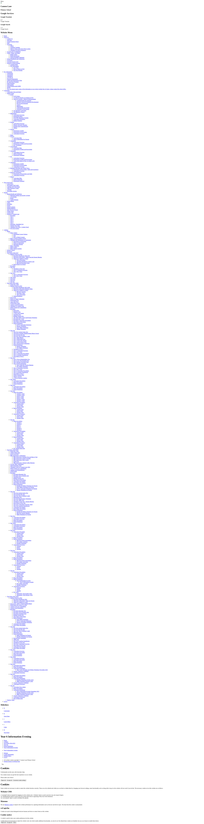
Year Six (12, 281)
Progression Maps (17, 116)
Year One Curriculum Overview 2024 (22, 504)
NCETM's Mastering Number (20, 118)
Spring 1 (19, 425)
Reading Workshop (21, 543)
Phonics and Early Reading (20, 125)
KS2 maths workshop (22, 542)
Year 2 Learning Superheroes (20, 372)
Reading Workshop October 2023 (25, 680)
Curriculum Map (17, 138)
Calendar (9, 189)
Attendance (10, 76)
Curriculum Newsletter (19, 532)
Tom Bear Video (21, 293)
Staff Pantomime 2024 (15, 465)
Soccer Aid (13, 297)
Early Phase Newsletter (19, 648)
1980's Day (16, 639)
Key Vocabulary (17, 145)
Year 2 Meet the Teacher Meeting (25, 365)
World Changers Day (18, 375)
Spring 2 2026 (20, 398)
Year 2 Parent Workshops (19, 363)
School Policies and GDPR (14, 86)
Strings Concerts (17, 376)
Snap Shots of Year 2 (18, 373)
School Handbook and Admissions (15, 59)
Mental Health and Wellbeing (14, 194)
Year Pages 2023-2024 (12, 596)
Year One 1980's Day (18, 500)
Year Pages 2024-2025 (12, 450)
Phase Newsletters (18, 382)
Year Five (12, 280)
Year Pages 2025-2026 (12, 283)
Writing (15, 128)
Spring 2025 (20, 534)
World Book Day (14, 300)
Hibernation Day (17, 497)
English (12, 122)
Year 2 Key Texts (17, 276)
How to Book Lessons (19, 237)
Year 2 (11, 218)
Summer (19, 549)
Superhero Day (17, 314)
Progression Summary (18, 155)
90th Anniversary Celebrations (18, 455)
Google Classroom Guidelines (21, 671)
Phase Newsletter (17, 654)
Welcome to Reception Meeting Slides (23, 289)
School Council (11, 250)
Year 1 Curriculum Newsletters (21, 353)
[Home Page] (1, 3)
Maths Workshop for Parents (24, 514)
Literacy (19, 105)
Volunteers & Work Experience (18, 50)
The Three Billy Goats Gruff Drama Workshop (25, 317)
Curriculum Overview (18, 115)
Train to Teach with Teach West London (20, 49)
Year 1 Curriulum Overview (20, 270)
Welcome (9, 40)
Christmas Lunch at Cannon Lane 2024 (20, 467)
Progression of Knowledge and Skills (22, 174)
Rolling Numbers (17, 120)
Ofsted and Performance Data (14, 80)
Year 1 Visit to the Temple (19, 340)
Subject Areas (10, 93)
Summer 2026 (20, 406)
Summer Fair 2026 (15, 225)
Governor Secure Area (12, 61)
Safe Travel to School (12, 210)
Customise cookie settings (19, 780)
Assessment (10, 74)
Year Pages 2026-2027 (12, 253)
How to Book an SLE (18, 69)
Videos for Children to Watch (20, 258)
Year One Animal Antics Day (20, 332)
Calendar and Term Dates (13, 187)
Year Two (12, 273)
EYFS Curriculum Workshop (24, 325)
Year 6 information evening (26, 582)
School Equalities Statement (17, 57)
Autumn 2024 (20, 533)
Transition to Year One (19, 268)
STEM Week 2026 (15, 303)
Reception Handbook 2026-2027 (21, 256)
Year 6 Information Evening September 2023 (28, 691)
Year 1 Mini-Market (18, 337)
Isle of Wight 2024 (18, 698)
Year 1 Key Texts (17, 271)
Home (5, 36)
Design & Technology (15, 172)
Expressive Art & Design (23, 109)
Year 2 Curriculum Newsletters (21, 371)
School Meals (10, 201)
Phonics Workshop (21, 326)
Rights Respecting (14, 56)
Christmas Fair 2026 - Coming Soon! (19, 227)
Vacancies (9, 44)
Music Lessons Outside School (18, 238)
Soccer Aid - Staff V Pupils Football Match (21, 603)
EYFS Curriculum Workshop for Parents (27, 488)
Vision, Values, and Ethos (13, 53)
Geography (13, 151)
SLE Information (14, 66)
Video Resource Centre (13, 188)
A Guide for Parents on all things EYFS (23, 97)
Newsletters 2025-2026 (13, 185)
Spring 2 (19, 427)
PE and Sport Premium (13, 82)
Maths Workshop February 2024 (25, 681)
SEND (8, 87)
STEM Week (13, 471)
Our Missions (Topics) (19, 112)
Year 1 (11, 217)
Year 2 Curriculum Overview (20, 274)
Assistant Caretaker (15, 47)
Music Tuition (13, 233)
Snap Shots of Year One (19, 503)
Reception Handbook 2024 (20, 599)
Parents (5, 192)
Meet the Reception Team (23, 263)
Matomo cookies (9, 804)
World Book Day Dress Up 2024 (18, 605)
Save (14, 822)
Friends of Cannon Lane (13, 214)
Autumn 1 (19, 422)
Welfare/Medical (11, 208)
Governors (9, 60)
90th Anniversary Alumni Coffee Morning (24, 463)
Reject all (3, 780)
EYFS (11, 95)
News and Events (8, 182)
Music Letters (13, 247)
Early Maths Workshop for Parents (25, 487)
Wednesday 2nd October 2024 (24, 593)
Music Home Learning (16, 248)
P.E (11, 156)
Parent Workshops (18, 323)
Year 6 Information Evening (24, 580)
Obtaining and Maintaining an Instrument (20, 240)
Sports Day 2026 (14, 284)
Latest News (10, 184)
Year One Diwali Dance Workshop (22, 498)
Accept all (9, 780)
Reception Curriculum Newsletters (22, 320)
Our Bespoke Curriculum (19, 110)
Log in (5, 701)
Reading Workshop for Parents (24, 636)
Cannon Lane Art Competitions (18, 606)
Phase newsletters (17, 421)
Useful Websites (14, 199)
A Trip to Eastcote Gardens (20, 378)
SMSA (12, 46)
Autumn (19, 546)
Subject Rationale (17, 153)
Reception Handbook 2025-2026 (21, 287)
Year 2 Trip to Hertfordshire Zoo (21, 359)
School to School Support (13, 63)
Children (6, 230)
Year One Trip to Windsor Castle (21, 336)
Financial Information (12, 79)
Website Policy (7, 756)
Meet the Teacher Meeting (23, 513)
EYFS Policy (16, 96)
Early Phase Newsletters (19, 483)
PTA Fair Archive (14, 228)
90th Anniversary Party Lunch (21, 460)
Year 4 (11, 221)
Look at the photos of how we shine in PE (24, 161)
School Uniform (11, 207)
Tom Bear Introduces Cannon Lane (25, 261)
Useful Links (10, 212)
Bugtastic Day (17, 312)
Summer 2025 (20, 536)
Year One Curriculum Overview (21, 644)
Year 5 (11, 222)
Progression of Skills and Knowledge (22, 143)
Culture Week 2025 (15, 452)
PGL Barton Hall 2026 (19, 448)
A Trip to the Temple (18, 313)
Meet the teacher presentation (24, 540)
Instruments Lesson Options (20, 234)
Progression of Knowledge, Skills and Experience (25, 169)
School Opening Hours (13, 41)
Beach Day (16, 310)
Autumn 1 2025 (21, 394)
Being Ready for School (19, 264)
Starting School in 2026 (16, 254)
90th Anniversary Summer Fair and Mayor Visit (25, 457)
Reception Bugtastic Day (19, 474)
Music (11, 135)
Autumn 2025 (20, 404)
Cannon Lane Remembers (16, 304)
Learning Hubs (14, 64)
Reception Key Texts (18, 319)
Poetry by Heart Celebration (17, 299)
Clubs (8, 202)
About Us (6, 37)
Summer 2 (19, 429)
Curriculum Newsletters (19, 381)
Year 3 (11, 220)
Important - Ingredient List (16, 224)
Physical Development (22, 103)
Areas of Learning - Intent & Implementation (24, 99)
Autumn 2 (19, 424)
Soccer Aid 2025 (14, 454)
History (12, 176)
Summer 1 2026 (21, 399)
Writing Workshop (21, 329)
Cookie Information (9, 754)
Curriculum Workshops (19, 119)
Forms (8, 205)
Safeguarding (10, 84)
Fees (14, 235)
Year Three (13, 277)
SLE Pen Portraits (17, 70)
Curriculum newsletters (19, 402)
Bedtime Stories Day (18, 316)
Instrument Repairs (18, 244)
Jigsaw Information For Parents (21, 139)
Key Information (8, 72)
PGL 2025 (16, 592)
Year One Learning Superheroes (21, 506)
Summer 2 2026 (21, 401)
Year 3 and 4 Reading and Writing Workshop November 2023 (32, 670)
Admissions (10, 73)
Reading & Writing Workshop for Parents (27, 486)
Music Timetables (14, 245)
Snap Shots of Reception (19, 322)
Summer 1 (19, 428)
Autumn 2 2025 (21, 395)
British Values (13, 54)
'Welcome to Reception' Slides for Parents (23, 601)
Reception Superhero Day (19, 613)
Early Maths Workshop (22, 327)
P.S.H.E (12, 136)
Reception (12, 215)
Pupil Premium (11, 83)
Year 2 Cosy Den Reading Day (21, 360)
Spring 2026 (20, 405)
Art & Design (13, 146)
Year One (12, 267)
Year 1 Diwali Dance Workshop (21, 343)
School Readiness (17, 296)
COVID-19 (10, 77)
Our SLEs (15, 67)
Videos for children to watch (20, 602)
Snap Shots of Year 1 (18, 356)
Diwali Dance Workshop (19, 638)
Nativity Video (10, 700)
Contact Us (10, 38)
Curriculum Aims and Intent (14, 92)
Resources (9, 251)
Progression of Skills (18, 130)
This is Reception (21, 260)
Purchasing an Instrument (19, 241)
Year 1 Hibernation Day (19, 339)
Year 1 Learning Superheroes (20, 355)
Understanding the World (23, 107)
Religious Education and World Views (19, 168)
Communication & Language (24, 100)
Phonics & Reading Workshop (24, 622)
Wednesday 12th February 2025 (25, 595)
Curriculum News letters (19, 687)
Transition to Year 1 (18, 349)
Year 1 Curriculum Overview (20, 350)
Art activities (13, 197)
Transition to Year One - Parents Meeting (23, 501)
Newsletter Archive (12, 191)
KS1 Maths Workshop (22, 348)
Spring (18, 547)
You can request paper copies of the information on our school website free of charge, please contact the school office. (36, 89)
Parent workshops (17, 539)
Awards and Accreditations (14, 51)
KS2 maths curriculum (22, 562)
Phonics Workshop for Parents (24, 490)
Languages (13, 162)
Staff (8, 43)
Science (12, 129)
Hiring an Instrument (18, 243)
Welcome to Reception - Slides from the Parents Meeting (27, 257)
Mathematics (20, 106)
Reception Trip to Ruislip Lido (21, 475)
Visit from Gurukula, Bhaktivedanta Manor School (26, 333)
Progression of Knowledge (20, 132)
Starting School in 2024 (16, 598)
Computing (13, 141)
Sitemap (6, 753)
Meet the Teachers (21, 291)
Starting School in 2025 (16, 286)
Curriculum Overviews (19, 414)
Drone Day (16, 461)
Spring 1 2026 (20, 396)
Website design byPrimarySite (12, 761)
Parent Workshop (17, 408)
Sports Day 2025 (14, 451)
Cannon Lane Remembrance (17, 470)
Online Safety (10, 211)
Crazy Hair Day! (14, 302)
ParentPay (9, 204)
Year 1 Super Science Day (20, 342)
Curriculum (7, 90)
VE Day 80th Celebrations (17, 464)
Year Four (12, 279)
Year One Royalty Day (19, 335)
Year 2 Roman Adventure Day (21, 362)
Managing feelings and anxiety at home (20, 195)
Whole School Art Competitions (18, 307)
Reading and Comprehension (20, 126)
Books (11, 198)
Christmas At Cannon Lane (17, 306)
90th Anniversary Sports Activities (22, 458)
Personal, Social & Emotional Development (27, 102)
